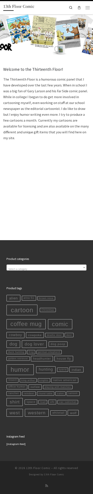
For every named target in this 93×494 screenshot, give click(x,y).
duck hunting (16, 352)
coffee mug (26, 324)
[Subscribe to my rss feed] (46, 486)
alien (13, 298)
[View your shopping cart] (79, 7)
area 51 (29, 297)
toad (43, 402)
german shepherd (49, 352)
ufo (52, 401)
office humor (17, 386)
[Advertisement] (46, 181)
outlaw (35, 386)
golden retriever (18, 358)
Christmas (48, 310)
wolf (73, 413)
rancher (13, 393)
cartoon (22, 310)
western (37, 412)
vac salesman (68, 402)
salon (60, 393)
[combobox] (46, 267)
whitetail (58, 412)
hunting (46, 369)
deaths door (54, 335)
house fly (64, 358)
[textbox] (46, 269)
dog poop (58, 344)
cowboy (15, 335)
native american (64, 380)
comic (60, 324)
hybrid (63, 369)
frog (31, 352)
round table (45, 393)
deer (69, 335)
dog (13, 344)
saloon (73, 393)
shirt (15, 402)
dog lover (34, 344)
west (15, 412)
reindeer (29, 393)
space (31, 401)
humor (20, 369)
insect (12, 380)
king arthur (28, 380)
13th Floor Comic (38, 468)
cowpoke (35, 335)
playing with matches (58, 387)
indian (76, 370)
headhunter (42, 358)
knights (43, 380)
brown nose (46, 298)
